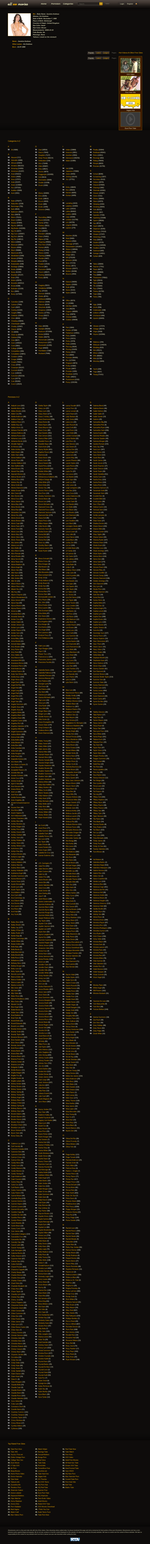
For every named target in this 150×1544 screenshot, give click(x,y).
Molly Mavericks (73, 934)
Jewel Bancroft (45, 1036)
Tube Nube (14, 1479)
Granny (44, 313)
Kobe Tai (43, 1339)
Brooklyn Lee (18, 1127)
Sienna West (99, 556)
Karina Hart (44, 1142)
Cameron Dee (17, 1152)
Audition (16, 190)
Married (71, 241)
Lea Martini (72, 477)
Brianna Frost (17, 1059)
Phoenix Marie (73, 1201)
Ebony (43, 193)
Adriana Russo (18, 436)
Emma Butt (44, 589)
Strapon (99, 234)
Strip (97, 240)
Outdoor (72, 320)
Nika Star (70, 1068)
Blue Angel (17, 1007)
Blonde (17, 258)
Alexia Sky (16, 515)
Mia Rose (71, 857)
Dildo (43, 166)
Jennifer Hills (44, 970)
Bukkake (17, 288)
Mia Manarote (72, 854)
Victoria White (99, 958)
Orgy (70, 314)
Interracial (73, 158)
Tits (97, 286)
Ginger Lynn (44, 714)
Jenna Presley (45, 959)
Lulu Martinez (72, 663)
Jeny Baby (43, 981)
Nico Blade (71, 1040)
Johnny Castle (45, 1058)
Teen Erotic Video (44, 1498)
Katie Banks (44, 1180)
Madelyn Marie (73, 698)
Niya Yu (70, 1117)
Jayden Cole (45, 923)
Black (16, 250)
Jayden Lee (44, 929)
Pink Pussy (72, 1206)
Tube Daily (42, 1463)
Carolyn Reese (18, 1220)
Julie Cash (43, 1096)
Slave (98, 201)
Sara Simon (99, 452)
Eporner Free (42, 1490)
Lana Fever (71, 430)
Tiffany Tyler (99, 813)
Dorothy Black (45, 545)
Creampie (17, 367)
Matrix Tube (69, 1487)
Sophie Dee (99, 616)
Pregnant (71, 363)
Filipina (43, 239)
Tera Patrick (99, 775)
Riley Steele (72, 1313)
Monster (72, 268)
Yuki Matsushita (100, 1004)
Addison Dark (17, 419)
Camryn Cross (18, 1157)
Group (43, 315)
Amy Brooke (17, 647)
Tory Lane (98, 835)
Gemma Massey (46, 678)
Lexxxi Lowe (71, 531)
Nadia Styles (72, 977)
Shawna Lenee (100, 531)
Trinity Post (98, 843)
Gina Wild (43, 708)
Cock (16, 343)
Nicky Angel (72, 1037)
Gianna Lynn (44, 695)
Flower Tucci (44, 654)
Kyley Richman (45, 1386)
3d (14, 150)
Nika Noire (71, 1065)
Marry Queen (72, 778)
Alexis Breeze (17, 521)
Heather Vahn (45, 776)
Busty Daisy (16, 1136)
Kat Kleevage (44, 1170)
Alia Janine (16, 542)
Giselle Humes (45, 716)
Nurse (70, 290)
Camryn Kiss (17, 1160)
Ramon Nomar (73, 1250)
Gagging (44, 285)
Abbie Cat (16, 414)
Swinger (99, 253)
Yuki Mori (98, 1006)
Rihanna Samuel (73, 1302)
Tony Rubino (99, 827)
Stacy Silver (99, 649)
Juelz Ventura (45, 1082)
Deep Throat (45, 158)
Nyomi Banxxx (73, 1128)
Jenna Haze (44, 954)
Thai (97, 275)
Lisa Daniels (72, 581)
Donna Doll (44, 537)
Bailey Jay (17, 927)
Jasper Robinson (46, 918)
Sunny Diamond (100, 685)
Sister (97, 196)
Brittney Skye (17, 1111)
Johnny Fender (45, 1060)
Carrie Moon (17, 1226)
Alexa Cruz (16, 499)
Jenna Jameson (45, 956)
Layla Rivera (72, 466)
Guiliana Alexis (45, 730)
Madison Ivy (72, 706)
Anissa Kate (17, 737)
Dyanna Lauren (45, 548)
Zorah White (99, 1033)
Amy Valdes (16, 655)
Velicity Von (99, 914)
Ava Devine (17, 903)
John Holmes (45, 1049)
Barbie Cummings (19, 938)
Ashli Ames (17, 848)
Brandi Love (17, 1026)
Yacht (97, 369)
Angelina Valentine (19, 726)
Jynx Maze (44, 1101)
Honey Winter (45, 815)
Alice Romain (17, 553)
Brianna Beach (18, 1056)
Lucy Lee (71, 658)
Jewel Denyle (44, 1038)
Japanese (72, 171)
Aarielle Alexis (17, 408)
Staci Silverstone (100, 641)
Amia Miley (17, 638)
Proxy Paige (72, 1217)
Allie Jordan (17, 578)
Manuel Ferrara (73, 737)
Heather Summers (46, 774)
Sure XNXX (69, 1471)
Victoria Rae (99, 955)
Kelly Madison (45, 1252)
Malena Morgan (73, 728)
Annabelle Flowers (19, 770)
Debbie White (44, 471)
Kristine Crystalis (46, 1356)
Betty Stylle (17, 971)
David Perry (44, 466)
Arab (15, 182)
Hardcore (45, 331)
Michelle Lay (72, 871)
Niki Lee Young (73, 1070)
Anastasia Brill (18, 660)
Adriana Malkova (18, 433)
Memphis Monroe (74, 830)
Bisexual (17, 245)
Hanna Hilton (44, 752)
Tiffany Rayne (99, 805)
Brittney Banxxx (18, 1108)
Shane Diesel (100, 526)
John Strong (44, 1055)
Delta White (44, 482)
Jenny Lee (43, 978)
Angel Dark (17, 682)
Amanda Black (18, 614)
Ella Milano (44, 569)
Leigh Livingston (73, 488)
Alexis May (16, 534)
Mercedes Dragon (73, 832)
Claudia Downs (18, 1390)
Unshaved (99, 315)
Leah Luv (71, 482)
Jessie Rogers (45, 1025)
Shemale (99, 190)
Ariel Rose (16, 795)
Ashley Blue (17, 821)
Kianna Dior (44, 1290)
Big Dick (17, 236)
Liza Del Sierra (73, 597)
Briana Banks (17, 1051)
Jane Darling (44, 893)
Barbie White (17, 941)
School (98, 174)
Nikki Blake (71, 1084)
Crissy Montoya (18, 1420)
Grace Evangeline (46, 722)
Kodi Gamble (44, 1342)
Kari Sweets (44, 1139)
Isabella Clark (45, 833)
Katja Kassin (45, 1200)
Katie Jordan (44, 1183)
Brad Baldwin (17, 1015)
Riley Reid (71, 1310)
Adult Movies (42, 1501)
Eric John (43, 602)
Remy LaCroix (73, 1291)
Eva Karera (44, 627)
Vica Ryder (98, 933)
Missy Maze (72, 920)
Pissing (71, 349)
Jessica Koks (45, 1011)
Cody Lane (16, 1404)
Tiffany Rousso (100, 808)
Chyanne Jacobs (19, 1354)
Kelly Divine (44, 1243)
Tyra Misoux (98, 852)
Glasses (44, 304)
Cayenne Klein (18, 1259)
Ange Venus (17, 679)
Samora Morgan (100, 441)
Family (43, 223)
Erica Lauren (44, 608)
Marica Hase (72, 756)
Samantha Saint (101, 430)
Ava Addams (17, 892)
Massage (72, 244)
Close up (17, 335)
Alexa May (16, 504)
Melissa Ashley (73, 811)
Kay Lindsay (44, 1208)
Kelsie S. (42, 1263)
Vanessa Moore (100, 898)
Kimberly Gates (45, 1320)
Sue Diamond (99, 671)
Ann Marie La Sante (19, 764)
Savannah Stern (100, 493)
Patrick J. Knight (73, 1171)
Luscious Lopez (73, 671)
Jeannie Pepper (45, 943)
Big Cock (17, 234)
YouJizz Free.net (17, 1454)
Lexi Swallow (72, 521)
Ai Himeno (16, 447)
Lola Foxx (71, 614)
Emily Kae (43, 586)
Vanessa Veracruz (101, 903)
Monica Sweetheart (74, 947)
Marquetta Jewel (73, 772)
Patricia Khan (72, 1168)
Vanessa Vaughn (100, 900)
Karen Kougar (45, 1137)
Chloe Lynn (16, 1324)
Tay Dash (97, 745)
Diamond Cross (45, 507)
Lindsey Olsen (73, 570)
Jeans (70, 174)
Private (71, 368)
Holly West (44, 806)
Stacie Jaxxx (99, 647)
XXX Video (69, 1457)
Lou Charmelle (73, 644)
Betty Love (16, 969)
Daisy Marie (44, 414)
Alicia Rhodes (17, 556)
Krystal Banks (45, 1364)
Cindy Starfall (18, 1371)
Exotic (43, 207)
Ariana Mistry (17, 789)
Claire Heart (17, 1376)
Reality (98, 150)
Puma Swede (73, 1220)
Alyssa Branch (18, 605)
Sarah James (99, 460)
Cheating (17, 321)
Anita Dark (16, 751)
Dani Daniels (45, 433)
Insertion (71, 155)
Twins (97, 297)
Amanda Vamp (17, 616)
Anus (16, 179)
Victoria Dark (99, 944)
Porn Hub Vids (70, 1482)
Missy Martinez (73, 917)
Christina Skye (18, 1341)
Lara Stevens (72, 444)
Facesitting (44, 217)
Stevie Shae (99, 666)
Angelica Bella (17, 712)
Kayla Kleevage (45, 1222)
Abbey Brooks (18, 411)
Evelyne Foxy (44, 635)
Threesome (100, 277)
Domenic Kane (45, 529)
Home (43, 4)
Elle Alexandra (45, 572)
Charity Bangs (18, 1272)
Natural (71, 282)
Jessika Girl (43, 1030)
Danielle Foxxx (45, 441)
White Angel (99, 988)
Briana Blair (17, 1053)
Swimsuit (98, 251)
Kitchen (71, 193)
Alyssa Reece (18, 608)
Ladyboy (72, 206)
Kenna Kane (44, 1274)
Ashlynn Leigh (17, 857)
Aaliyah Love (17, 405)
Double (43, 182)
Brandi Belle (17, 1021)
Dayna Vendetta (45, 468)
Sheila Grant (99, 545)
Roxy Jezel (71, 1346)
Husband (44, 353)
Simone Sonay (100, 575)
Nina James (72, 1106)
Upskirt (98, 318)
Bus (15, 291)
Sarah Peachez (100, 466)
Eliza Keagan (44, 564)
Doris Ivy (43, 542)
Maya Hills (71, 794)
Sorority (98, 212)
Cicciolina (16, 1357)
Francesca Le (45, 657)
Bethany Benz (18, 963)
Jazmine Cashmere (47, 940)
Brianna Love (17, 1064)
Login (122, 4)
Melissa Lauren (73, 816)
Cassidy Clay (17, 1242)
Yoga (97, 372)
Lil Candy (71, 551)
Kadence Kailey (45, 1115)
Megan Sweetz (73, 802)
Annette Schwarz (19, 775)
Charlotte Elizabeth (19, 1286)
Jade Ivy (42, 874)
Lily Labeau (72, 559)
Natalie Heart (72, 999)
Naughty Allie (72, 1016)
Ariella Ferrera (18, 797)
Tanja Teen (98, 717)
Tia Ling (97, 794)
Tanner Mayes (100, 720)
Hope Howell (45, 817)
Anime (16, 177)
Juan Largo (44, 1080)
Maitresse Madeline (74, 726)
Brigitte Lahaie (17, 1081)
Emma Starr (44, 594)
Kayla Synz (44, 1224)
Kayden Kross (45, 1216)
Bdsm (16, 217)
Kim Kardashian (45, 1315)
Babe (16, 201)
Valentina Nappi (100, 865)
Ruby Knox (71, 1357)
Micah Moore (72, 863)
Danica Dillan (45, 438)
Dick (43, 163)
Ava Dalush (17, 900)
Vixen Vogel (99, 977)
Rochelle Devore (73, 1327)
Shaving (98, 187)
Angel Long (16, 690)
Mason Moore (73, 783)
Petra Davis (71, 1198)
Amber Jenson (17, 625)
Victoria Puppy (100, 953)
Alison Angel (16, 567)
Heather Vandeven (46, 779)
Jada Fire (43, 866)
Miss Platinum (72, 912)
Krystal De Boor (45, 1367)
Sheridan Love (100, 548)
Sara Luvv (99, 449)
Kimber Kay (44, 1317)
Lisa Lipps (71, 584)
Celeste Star (17, 1261)
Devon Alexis (44, 499)
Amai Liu (16, 611)
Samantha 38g (100, 422)
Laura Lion (71, 455)
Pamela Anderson (74, 1160)
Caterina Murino (18, 1253)
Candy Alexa (17, 1163)
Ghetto (43, 296)
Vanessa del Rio (100, 890)
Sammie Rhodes (100, 436)
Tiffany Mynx (99, 802)
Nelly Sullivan (72, 1021)
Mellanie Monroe (74, 824)
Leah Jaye (71, 479)
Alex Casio (16, 493)
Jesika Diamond (45, 986)
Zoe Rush (98, 1020)
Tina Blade (98, 821)
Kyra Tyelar (44, 1397)
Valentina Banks (100, 862)
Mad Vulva (42, 1460)
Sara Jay (98, 447)
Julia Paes (43, 1091)
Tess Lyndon (99, 783)
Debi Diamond (45, 474)
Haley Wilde (44, 746)
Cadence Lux (18, 1143)
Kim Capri (43, 1312)
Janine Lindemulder (46, 901)
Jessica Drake (45, 1006)
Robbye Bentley (73, 1318)
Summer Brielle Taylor (103, 677)
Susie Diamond (100, 696)
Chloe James (17, 1322)
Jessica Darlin (45, 1003)
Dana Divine (44, 422)
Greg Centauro (45, 727)
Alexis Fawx (17, 526)
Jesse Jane (44, 992)
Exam (42, 204)
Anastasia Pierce (19, 666)
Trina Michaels (100, 838)
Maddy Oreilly (73, 695)
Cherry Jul (17, 1300)
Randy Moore (72, 1253)
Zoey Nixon (99, 1028)
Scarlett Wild (99, 499)
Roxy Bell (70, 1343)
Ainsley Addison (18, 463)
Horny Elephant (16, 1501)
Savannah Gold (100, 490)
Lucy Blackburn (72, 652)
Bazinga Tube (43, 1452)
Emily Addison (45, 580)
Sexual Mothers (43, 1454)
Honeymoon (44, 342)
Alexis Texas (17, 540)
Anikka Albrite (18, 734)
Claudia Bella (17, 1385)
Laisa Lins (71, 422)
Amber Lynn (17, 627)
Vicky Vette (99, 939)
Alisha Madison (17, 564)
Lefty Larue (71, 485)
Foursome (44, 269)
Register (130, 4)
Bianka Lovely (17, 985)
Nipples (71, 284)
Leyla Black (71, 540)
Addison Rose (17, 422)
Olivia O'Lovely (72, 1141)
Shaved (99, 185)
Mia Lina (70, 849)
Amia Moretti (17, 641)
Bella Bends (16, 949)
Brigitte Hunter (17, 1078)
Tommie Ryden (99, 824)
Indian (71, 150)
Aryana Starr (17, 807)
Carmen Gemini (18, 1201)
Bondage (17, 267)
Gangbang (45, 288)
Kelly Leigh (44, 1249)
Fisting (43, 250)
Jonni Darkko (44, 1069)
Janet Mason (45, 899)
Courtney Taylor (19, 1417)
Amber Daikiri (17, 622)
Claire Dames (17, 1374)
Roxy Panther (72, 1348)
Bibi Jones (16, 988)
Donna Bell (44, 534)
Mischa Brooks (73, 909)
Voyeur (99, 334)
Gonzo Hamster (16, 1476)
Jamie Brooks (45, 880)
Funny (43, 277)
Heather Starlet (45, 771)
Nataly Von (71, 1013)
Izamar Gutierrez (46, 855)
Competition (17, 351)
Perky (70, 341)
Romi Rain (72, 1329)
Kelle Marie (43, 1241)
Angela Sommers (19, 704)
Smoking (99, 207)
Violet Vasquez (99, 972)
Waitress (98, 342)
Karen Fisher (45, 1134)
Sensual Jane (100, 510)
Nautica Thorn (72, 1018)
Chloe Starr (16, 1330)
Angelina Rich (17, 723)
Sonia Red (98, 597)
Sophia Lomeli (100, 611)
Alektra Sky (16, 482)
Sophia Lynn (99, 614)
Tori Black (98, 830)
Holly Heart (44, 798)
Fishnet (43, 247)
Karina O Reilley (45, 1145)
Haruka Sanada (45, 760)
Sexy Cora (98, 518)
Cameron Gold (18, 1154)
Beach (16, 220)
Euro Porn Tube (43, 1493)
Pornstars (55, 4)
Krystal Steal (44, 1372)
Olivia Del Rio (72, 1138)
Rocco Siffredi (73, 1324)
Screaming (99, 177)
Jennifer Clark (44, 964)
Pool (70, 355)
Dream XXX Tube (71, 1465)
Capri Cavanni (18, 1179)
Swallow (99, 248)
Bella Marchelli (17, 952)
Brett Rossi (17, 1048)
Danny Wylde (45, 449)
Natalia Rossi (72, 991)
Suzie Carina (99, 699)
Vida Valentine (99, 963)
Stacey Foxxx (99, 636)
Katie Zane (43, 1197)
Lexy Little (70, 534)
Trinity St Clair (99, 846)
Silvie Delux (99, 564)
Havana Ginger (45, 763)
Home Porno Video (17, 1474)
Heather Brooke (45, 768)
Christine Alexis (18, 1343)
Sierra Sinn (98, 559)
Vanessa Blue (99, 884)
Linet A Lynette (72, 575)
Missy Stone (72, 923)
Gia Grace (43, 686)
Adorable (17, 160)
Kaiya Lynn (44, 1123)
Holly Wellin (44, 804)
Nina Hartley (72, 1103)
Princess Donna (73, 1212)
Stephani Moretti (100, 658)
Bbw (15, 214)
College (16, 348)
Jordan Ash (44, 1071)
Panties (71, 330)
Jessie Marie (44, 1022)
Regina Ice (71, 1285)
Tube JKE (14, 1452)
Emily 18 (42, 578)
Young (98, 374)
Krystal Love (44, 1370)
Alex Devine (17, 496)
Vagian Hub (42, 1476)
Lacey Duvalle (73, 405)
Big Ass (17, 225)
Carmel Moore (18, 1195)
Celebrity (17, 315)
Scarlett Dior (98, 496)
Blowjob (17, 261)
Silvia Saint (99, 562)
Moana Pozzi (72, 931)
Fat (42, 228)
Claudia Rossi (18, 1395)
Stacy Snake (99, 652)
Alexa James (17, 501)
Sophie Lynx (99, 622)
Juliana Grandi (45, 1093)
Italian (71, 161)
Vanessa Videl (100, 906)
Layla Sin (71, 471)
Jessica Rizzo (45, 1019)
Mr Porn (13, 1468)
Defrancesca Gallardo (47, 477)
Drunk (43, 185)
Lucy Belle (71, 649)
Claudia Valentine (19, 1398)
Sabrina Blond (99, 405)
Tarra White (99, 734)
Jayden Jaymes (46, 926)
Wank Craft (15, 1512)
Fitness (43, 253)
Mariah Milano (72, 750)
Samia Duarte (99, 433)
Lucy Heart (71, 655)
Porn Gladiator (16, 1507)
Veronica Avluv (100, 920)
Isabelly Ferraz (45, 836)
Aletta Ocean (18, 490)
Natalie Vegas (72, 1005)
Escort (43, 201)
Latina (71, 211)
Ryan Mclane (73, 1359)
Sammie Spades (100, 438)
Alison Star (16, 570)
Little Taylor (71, 589)
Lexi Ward (71, 523)
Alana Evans (17, 468)
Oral (70, 309)
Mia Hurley (71, 843)
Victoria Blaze (99, 942)
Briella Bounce (18, 1070)
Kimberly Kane (45, 1323)
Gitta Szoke (43, 719)
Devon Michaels (45, 504)
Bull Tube (68, 1485)
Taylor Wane (99, 753)
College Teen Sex (17, 1460)
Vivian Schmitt (100, 974)
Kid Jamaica (44, 1298)
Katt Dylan (43, 1202)
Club (15, 340)
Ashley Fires (17, 829)
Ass (16, 187)
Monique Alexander (75, 950)
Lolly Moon (71, 622)
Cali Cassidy (17, 1146)
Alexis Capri (17, 523)
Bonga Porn (42, 1457)
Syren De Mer (100, 701)
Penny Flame (72, 1176)
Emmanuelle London (47, 597)
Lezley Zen (71, 542)
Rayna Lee (71, 1272)
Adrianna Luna (18, 438)
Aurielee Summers (19, 876)
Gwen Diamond (45, 733)
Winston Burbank (101, 993)
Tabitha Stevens (100, 712)
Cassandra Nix (18, 1239)
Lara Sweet (71, 447)
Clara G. (15, 1379)
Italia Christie (44, 844)
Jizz (70, 179)
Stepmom (99, 229)
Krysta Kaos (44, 1361)
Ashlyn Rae (17, 851)
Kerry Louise (44, 1279)
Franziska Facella (46, 662)
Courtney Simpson (19, 1415)
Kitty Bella (43, 1328)
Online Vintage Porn (18, 1457)
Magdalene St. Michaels (76, 723)
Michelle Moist (72, 874)
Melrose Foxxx (73, 827)
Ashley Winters (18, 846)
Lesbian (72, 219)
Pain (70, 327)
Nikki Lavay (72, 1095)
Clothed (16, 337)
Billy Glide (16, 993)
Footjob (44, 264)
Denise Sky (44, 488)
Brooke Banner (18, 1116)
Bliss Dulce (17, 1001)
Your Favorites (136, 3)
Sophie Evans (99, 619)
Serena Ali (98, 512)
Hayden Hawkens (46, 765)
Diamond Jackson (47, 512)
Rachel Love (72, 1228)
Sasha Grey (99, 479)
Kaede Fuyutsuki (46, 1117)
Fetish (43, 236)
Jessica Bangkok (46, 1000)
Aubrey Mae (16, 865)
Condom (16, 356)
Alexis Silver (17, 537)
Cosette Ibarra (18, 1409)
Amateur (17, 166)
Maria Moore (72, 745)
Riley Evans (72, 1305)
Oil (70, 303)
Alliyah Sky (16, 589)
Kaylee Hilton (44, 1233)
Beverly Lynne (18, 974)
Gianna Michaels (46, 697)
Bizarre (16, 247)
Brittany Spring (17, 1106)
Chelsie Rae (17, 1297)
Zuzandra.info (15, 1485)
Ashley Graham (18, 835)
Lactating (71, 203)
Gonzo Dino (15, 1504)
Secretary (99, 179)
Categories (68, 4)
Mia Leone (71, 846)
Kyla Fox (42, 1378)
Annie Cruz (17, 778)
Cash (15, 307)
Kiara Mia (43, 1296)
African (16, 163)
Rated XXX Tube (44, 1504)
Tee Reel (98, 767)
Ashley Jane (17, 837)
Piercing (71, 347)
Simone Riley (99, 570)
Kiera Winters (45, 1304)
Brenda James (18, 1045)
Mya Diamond (72, 961)
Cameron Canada (19, 1149)
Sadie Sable (98, 414)
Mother (71, 271)
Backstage (17, 206)
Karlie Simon (44, 1156)
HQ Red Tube (43, 1487)
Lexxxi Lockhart (73, 529)
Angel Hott (16, 688)
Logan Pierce (72, 608)
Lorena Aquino (72, 641)
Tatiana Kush (99, 739)
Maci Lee (71, 690)
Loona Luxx (71, 630)
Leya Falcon (72, 537)
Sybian (97, 256)
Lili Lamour (71, 553)
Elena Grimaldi (45, 558)
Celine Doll (16, 1264)
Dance (43, 152)
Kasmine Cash (45, 1164)
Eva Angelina (45, 621)
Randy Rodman (73, 1255)
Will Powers (99, 990)
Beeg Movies (15, 1471)
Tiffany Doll (99, 797)
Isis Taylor (43, 842)
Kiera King (43, 1301)
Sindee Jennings (100, 581)
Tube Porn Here (16, 1449)
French (43, 272)
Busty (16, 294)
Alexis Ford (17, 529)
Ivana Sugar (44, 850)
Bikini (16, 242)
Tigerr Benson (99, 816)
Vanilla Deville (99, 909)
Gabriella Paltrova (46, 673)
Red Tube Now (70, 1449)
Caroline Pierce (18, 1217)
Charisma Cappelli (19, 1269)
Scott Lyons (99, 501)
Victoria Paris (99, 950)
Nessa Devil (72, 1024)
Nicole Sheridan (73, 1059)
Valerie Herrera (100, 870)
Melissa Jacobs (73, 813)
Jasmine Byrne (45, 910)
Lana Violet (71, 433)
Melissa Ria (72, 821)
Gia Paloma (44, 689)
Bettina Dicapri (18, 966)
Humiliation (44, 351)
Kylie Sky (43, 1389)
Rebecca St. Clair (73, 1280)
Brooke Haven (18, 1119)
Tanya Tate (99, 728)
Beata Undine (17, 944)
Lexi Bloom (71, 510)
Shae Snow (99, 521)
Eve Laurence (45, 632)
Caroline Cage (17, 1212)
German (44, 293)
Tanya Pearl (98, 726)
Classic (16, 329)
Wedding (98, 347)
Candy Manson (18, 1168)
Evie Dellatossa (45, 638)
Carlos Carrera (18, 1190)
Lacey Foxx (71, 408)
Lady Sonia (72, 419)
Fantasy (43, 225)
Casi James (17, 1231)
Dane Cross (44, 430)
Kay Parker (44, 1211)
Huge (43, 348)
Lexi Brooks (72, 512)
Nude (70, 287)
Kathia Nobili (45, 1172)
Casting (16, 310)
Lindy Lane (71, 573)
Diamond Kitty (45, 515)
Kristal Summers (46, 1350)
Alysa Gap (16, 603)
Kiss (70, 190)
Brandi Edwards (18, 1023)
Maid (70, 238)
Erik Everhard (45, 611)
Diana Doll (43, 518)
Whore (98, 353)
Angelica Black (18, 715)
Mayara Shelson (73, 797)
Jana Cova (44, 888)
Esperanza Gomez (46, 619)
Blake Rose (17, 996)
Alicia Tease (17, 562)
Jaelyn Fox (44, 877)
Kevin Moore (44, 1285)
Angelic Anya (17, 707)
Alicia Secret (17, 559)
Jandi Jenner (44, 891)
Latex (71, 209)
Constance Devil (18, 1406)
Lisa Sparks (72, 586)
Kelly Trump (44, 1257)
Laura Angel (72, 452)
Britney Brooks (18, 1086)
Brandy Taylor (17, 1034)
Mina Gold (71, 901)
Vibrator (99, 326)
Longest (106, 53)
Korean (71, 195)
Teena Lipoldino (100, 769)
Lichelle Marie (72, 548)
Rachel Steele (72, 1236)
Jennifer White (45, 973)
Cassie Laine (17, 1245)
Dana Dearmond (46, 419)
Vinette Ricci (99, 966)
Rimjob (98, 163)
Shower (99, 193)
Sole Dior (98, 595)
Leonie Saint (71, 501)
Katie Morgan (45, 1189)
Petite (71, 344)
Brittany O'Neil (18, 1103)
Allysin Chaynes (18, 595)
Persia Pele (71, 1190)
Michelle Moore (72, 876)
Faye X (42, 651)
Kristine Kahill (44, 1359)
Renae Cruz (72, 1294)
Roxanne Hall (72, 1338)
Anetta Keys (17, 677)
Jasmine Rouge (45, 912)
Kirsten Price (44, 1326)
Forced (43, 267)
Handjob (44, 329)
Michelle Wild (72, 882)
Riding (98, 161)
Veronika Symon (100, 931)
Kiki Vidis (42, 1309)
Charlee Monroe (18, 1275)
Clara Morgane (18, 1382)
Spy (97, 223)
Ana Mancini (17, 658)
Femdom (44, 234)
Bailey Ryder (17, 933)
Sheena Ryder (100, 540)
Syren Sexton (99, 704)
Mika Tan (71, 884)
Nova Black (71, 1125)
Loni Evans (71, 627)
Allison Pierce (17, 586)
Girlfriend (44, 299)
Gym (42, 318)
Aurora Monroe (18, 879)
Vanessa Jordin (100, 895)
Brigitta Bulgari (18, 1073)
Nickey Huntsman (74, 1029)
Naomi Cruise (72, 983)
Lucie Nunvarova (73, 647)
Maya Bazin (71, 789)
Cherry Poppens (18, 1302)
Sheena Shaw (100, 542)
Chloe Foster (17, 1319)
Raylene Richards (74, 1269)
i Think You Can (43, 1509)
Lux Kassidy (72, 674)
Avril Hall (16, 911)
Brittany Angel (17, 1097)
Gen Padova (44, 681)
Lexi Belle (71, 507)
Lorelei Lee (72, 638)
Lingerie (71, 225)
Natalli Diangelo (73, 1007)
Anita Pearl (16, 756)
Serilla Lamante (100, 515)
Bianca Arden (17, 977)
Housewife (45, 345)
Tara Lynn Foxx (100, 731)
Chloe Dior (16, 1316)
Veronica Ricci (100, 925)
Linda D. (70, 567)
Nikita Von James (74, 1076)
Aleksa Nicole (18, 477)
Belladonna (17, 960)
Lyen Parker (72, 677)
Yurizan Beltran (100, 1009)
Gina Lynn (43, 703)
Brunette (17, 283)
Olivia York (71, 1147)
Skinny (98, 198)
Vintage (98, 329)
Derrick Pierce (45, 490)
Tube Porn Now (43, 1515)
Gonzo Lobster (16, 1493)
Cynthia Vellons (18, 1426)
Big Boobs (18, 228)
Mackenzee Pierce (74, 693)
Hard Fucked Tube (72, 1468)
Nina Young (71, 1114)
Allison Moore (17, 584)
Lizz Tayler (71, 600)
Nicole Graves (72, 1048)
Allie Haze (17, 573)
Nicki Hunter (72, 1032)
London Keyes (73, 625)
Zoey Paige (99, 1031)
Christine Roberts (19, 1346)
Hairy (43, 326)
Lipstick (70, 228)
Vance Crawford (100, 879)
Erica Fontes (45, 605)
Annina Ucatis (17, 781)
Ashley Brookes (18, 824)
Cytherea (16, 1428)
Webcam (99, 345)
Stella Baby (98, 655)
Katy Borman (44, 1205)
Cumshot (17, 376)
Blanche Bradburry (20, 999)
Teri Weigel (98, 780)
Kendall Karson (45, 1265)
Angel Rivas (17, 699)
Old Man (71, 306)
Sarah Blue (98, 458)
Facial (43, 220)
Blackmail (16, 253)
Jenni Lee (43, 962)
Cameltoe (17, 302)
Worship (98, 361)
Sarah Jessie (100, 463)
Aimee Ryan (17, 460)
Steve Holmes (100, 663)
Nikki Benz (72, 1081)
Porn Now (68, 1454)
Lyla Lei (70, 679)
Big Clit (16, 231)
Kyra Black (44, 1394)
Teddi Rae (98, 764)
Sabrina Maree (100, 408)
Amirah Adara (18, 644)
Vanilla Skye (99, 911)
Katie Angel (44, 1178)
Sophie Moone (100, 625)
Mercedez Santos (73, 838)
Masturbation (74, 246)
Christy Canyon (18, 1349)
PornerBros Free (44, 1468)
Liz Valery (71, 592)
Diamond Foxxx (46, 510)
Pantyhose (72, 333)
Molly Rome (72, 937)
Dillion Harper (45, 523)
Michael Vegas (73, 865)
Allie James (17, 575)
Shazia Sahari (99, 537)
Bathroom (17, 212)
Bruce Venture (18, 1130)
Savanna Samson (100, 488)
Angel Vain (16, 701)
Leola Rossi (71, 499)
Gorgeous (45, 310)
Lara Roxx (71, 441)
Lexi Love (71, 518)
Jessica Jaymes (46, 1008)
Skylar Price (99, 589)
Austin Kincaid (18, 884)
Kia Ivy (42, 1287)
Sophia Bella (99, 603)
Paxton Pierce (72, 1174)
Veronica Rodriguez (102, 928)
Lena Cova (72, 493)
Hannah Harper (45, 754)
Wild (97, 358)
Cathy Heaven (18, 1256)
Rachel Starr (72, 1233)
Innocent (71, 152)
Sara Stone (99, 455)
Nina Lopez (71, 1109)
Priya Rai (71, 1215)
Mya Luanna (72, 964)
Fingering (44, 242)
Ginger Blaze (44, 711)
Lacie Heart (71, 414)
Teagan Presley (100, 756)
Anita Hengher (18, 753)
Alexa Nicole (17, 507)
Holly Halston (45, 795)
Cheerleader (18, 324)
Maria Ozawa (73, 747)
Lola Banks (71, 611)
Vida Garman (99, 961)
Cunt (15, 378)
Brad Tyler (16, 1018)
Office (70, 300)
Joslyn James (45, 1077)
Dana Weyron (45, 427)
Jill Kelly (43, 1041)
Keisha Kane (44, 1238)
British (16, 280)
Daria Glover (44, 458)
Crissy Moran (17, 1423)
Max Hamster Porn (72, 1476)
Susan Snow (99, 693)
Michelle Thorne (73, 879)
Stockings (99, 231)
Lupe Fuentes (72, 668)
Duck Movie (15, 1463)
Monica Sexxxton (73, 945)
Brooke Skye (17, 1122)
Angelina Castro (19, 721)
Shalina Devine (100, 523)
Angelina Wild (17, 729)
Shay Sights (99, 534)
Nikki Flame (71, 1092)
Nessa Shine (71, 1027)
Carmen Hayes (18, 1204)
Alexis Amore (17, 518)
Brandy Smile (17, 1032)
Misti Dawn (71, 926)
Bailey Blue (17, 922)
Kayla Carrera (45, 1219)
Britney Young (17, 1095)
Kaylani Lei (44, 1227)
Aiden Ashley (18, 449)
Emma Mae (44, 591)
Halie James (44, 749)
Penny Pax (72, 1179)
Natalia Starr (72, 994)
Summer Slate (100, 682)
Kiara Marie (44, 1293)
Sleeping (98, 204)
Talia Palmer (99, 715)
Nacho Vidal (72, 974)
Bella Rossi (17, 958)
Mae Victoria (72, 720)
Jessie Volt (44, 1027)
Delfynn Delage (45, 479)
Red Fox (70, 1283)
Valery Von (98, 876)
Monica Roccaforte (74, 942)
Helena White (44, 782)
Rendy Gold (71, 1296)
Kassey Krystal (45, 1167)
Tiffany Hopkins (100, 800)
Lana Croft (71, 427)
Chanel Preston (18, 1267)
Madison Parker (73, 709)
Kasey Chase (45, 1161)
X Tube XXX (15, 1465)
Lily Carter (71, 556)
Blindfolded (17, 256)
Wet (97, 350)
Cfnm (15, 318)
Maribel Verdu (72, 753)
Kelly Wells (44, 1260)
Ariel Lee (16, 792)
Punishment (72, 379)
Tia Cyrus (98, 789)
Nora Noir (71, 1120)
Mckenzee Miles (73, 800)
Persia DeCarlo (73, 1185)
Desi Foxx (43, 493)
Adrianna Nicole (19, 441)
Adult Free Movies (71, 1460)
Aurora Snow (18, 881)
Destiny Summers (46, 496)
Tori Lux (97, 832)
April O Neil (17, 784)
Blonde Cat (16, 1004)
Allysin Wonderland (19, 597)
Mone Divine (72, 939)
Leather (71, 214)
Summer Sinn (99, 679)
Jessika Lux (44, 1033)
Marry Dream (72, 775)
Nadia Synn (71, 980)
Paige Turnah (72, 1157)
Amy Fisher (17, 649)
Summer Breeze (100, 674)
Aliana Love (17, 545)
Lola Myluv (72, 616)
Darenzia (42, 455)
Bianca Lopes (17, 982)
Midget (70, 255)
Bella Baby (16, 947)
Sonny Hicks (99, 600)
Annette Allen (17, 773)
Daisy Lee (43, 408)
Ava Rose (16, 909)
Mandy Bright (72, 731)
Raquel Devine (73, 1258)
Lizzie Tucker (72, 603)
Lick (70, 222)
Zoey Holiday (99, 1025)
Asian (16, 185)
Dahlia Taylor (44, 405)
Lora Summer (72, 636)
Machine (71, 235)
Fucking (44, 275)
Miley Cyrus (72, 895)
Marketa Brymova (73, 767)
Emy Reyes (44, 600)
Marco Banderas (74, 739)
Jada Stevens (45, 869)
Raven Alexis (72, 1261)
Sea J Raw (98, 504)
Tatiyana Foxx (99, 742)
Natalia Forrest (73, 988)
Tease (97, 269)
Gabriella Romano (46, 675)
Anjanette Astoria (18, 759)
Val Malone (98, 859)
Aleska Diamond (19, 488)
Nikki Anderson (73, 1079)
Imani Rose (44, 828)
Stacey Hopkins (100, 638)
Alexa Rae (16, 510)
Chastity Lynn (18, 1294)
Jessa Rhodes (45, 989)
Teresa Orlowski (100, 778)
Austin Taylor (17, 890)
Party (71, 336)
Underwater (99, 310)
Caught (16, 313)
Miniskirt (71, 260)
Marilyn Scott (72, 764)
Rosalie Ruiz (72, 1335)
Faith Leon (43, 646)
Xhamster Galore (17, 1490)
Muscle (71, 274)
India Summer (45, 831)
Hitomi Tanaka (45, 793)
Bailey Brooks (17, 925)
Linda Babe (71, 564)
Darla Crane (44, 460)
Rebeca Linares (73, 1275)
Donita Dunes (45, 531)
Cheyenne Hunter (19, 1305)
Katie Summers (45, 1194)
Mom (70, 263)
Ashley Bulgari (18, 827)
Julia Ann (43, 1085)
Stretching (99, 237)
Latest (98, 53)
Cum (16, 373)
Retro (98, 155)
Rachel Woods (72, 1239)
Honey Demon (45, 809)
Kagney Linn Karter (47, 1120)
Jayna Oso (44, 937)
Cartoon (16, 304)
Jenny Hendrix (45, 975)
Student (98, 242)
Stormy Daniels (100, 668)
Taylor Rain (98, 747)
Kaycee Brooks (45, 1213)
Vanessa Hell (99, 892)
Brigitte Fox (16, 1075)
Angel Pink (16, 696)
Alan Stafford (17, 466)
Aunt (15, 193)
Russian (99, 166)
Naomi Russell (73, 985)
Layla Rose (71, 468)
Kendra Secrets (45, 1271)
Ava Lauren (17, 906)
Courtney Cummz (19, 1412)
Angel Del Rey (18, 685)
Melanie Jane (72, 808)
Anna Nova (16, 767)
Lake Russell (72, 425)
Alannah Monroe (18, 474)
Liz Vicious (71, 595)
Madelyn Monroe (74, 701)
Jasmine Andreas (45, 904)
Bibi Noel (16, 990)
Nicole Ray (72, 1057)
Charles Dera (18, 1278)
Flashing (44, 256)
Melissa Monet (73, 819)
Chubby (17, 326)
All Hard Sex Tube (71, 1463)
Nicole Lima (71, 1051)
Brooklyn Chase (19, 1125)
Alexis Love (17, 531)
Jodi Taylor (44, 1047)
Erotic (43, 198)
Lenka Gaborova (73, 496)
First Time (44, 245)
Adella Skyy (16, 425)
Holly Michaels (45, 801)
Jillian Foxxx (44, 1044)
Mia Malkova (72, 852)
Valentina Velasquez (102, 868)
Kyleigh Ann (44, 1383)
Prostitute (72, 374)
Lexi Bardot (72, 504)
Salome (97, 419)
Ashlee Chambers (19, 818)
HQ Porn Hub (43, 1485)
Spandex (99, 215)
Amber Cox (17, 619)
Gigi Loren (43, 700)
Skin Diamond (100, 584)
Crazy (16, 365)
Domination (45, 180)
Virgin (97, 331)
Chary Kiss (16, 1289)
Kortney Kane (45, 1345)
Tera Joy (98, 772)
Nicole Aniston (73, 1046)
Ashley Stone (17, 843)
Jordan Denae (44, 1074)
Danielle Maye (45, 444)
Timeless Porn (16, 1487)
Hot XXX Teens (43, 1482)
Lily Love (71, 562)
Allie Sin (15, 581)
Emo (42, 196)
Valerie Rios (99, 873)
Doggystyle (45, 174)
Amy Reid (16, 652)
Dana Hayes (44, 425)
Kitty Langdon (44, 1334)
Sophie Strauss (100, 627)
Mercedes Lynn (73, 835)
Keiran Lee (44, 1235)
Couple (16, 362)
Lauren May (72, 458)
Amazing (17, 168)
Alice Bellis (16, 548)
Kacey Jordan (45, 1109)
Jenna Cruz (43, 951)
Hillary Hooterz (45, 787)
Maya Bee (71, 791)
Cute (15, 381)
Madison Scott (72, 712)
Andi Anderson (18, 668)
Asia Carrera (17, 859)
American (17, 171)
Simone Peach (100, 567)
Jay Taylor (44, 921)
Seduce (98, 182)
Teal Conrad (99, 761)
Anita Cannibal (18, 748)
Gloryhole (44, 307)
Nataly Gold (72, 1010)
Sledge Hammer (100, 592)
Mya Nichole (72, 967)
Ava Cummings (18, 898)
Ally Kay (15, 592)
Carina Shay (16, 1182)
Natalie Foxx (72, 996)
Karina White (44, 1150)
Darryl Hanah (44, 463)
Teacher (98, 267)
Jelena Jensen (45, 945)
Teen (98, 272)
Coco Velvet (16, 1401)
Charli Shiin (16, 1283)
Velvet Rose (98, 917)
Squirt (98, 226)
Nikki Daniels (72, 1087)
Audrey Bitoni (18, 868)
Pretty (71, 366)
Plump (70, 352)
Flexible (43, 258)
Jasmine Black (45, 907)
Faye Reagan (45, 648)
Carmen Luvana (18, 1206)
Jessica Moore (45, 1017)
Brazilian (17, 275)
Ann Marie (16, 762)
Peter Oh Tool (72, 1195)
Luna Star (71, 666)
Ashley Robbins (18, 840)
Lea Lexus (71, 474)
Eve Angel (44, 630)
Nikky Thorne (73, 1100)
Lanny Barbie (72, 438)
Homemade (46, 340)
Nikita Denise (72, 1073)
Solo (97, 209)
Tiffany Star (99, 811)
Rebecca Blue (72, 1277)
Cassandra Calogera (20, 1234)
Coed (15, 346)
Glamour (44, 302)
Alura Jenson (18, 600)
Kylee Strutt (43, 1380)
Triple (97, 294)
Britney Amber (18, 1084)
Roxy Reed (71, 1354)
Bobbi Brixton (17, 1010)
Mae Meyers (72, 717)
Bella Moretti (17, 955)
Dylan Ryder (45, 551)
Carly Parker (17, 1193)
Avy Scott (16, 914)
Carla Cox (17, 1185)
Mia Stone (71, 860)
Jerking (71, 177)
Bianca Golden (18, 979)
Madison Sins (72, 715)
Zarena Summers (101, 1017)
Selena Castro (100, 507)
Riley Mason (72, 1307)
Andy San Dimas (19, 674)
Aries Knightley (17, 800)
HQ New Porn (70, 1474)
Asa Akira (16, 810)
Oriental (71, 317)
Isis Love (43, 839)
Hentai (43, 334)
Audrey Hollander (19, 870)
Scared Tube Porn (71, 1479)
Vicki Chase (99, 936)
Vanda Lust (99, 881)
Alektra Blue (17, 479)
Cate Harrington (18, 1250)
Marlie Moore (72, 769)
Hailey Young (44, 741)
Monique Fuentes (73, 953)
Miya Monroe (72, 928)
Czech (16, 384)
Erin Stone (43, 616)
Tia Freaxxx (98, 791)
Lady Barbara (72, 416)
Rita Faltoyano (73, 1316)
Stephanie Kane (100, 660)
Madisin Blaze (72, 704)
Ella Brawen (43, 567)
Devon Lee (44, 501)
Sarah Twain (99, 471)
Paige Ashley (72, 1154)
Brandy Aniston (18, 1029)
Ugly (97, 304)
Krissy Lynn (44, 1348)
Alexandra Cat (18, 512)
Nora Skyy (71, 1122)
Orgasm (72, 311)
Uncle (97, 307)
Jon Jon (43, 1066)
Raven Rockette (73, 1266)
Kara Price (43, 1131)
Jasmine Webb (45, 915)
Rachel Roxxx (73, 1231)
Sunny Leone (100, 690)
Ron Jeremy (72, 1332)
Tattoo (98, 264)
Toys (97, 288)
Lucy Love (71, 660)
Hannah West (45, 757)
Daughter (44, 155)
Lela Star (71, 490)
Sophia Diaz (98, 605)
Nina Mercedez (73, 1111)
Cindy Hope (17, 1365)
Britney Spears (18, 1089)
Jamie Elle (43, 882)
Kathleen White (45, 1175)
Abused (16, 157)
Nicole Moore (72, 1054)
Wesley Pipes (99, 985)
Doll (42, 177)
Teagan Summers (101, 758)
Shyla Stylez (99, 553)
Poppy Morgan (73, 1209)
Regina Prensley (73, 1288)
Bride (15, 277)
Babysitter (17, 203)
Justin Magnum (45, 1099)
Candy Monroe (17, 1171)
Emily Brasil (43, 583)
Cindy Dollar (17, 1363)
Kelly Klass (44, 1246)
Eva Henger (43, 624)
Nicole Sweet (72, 1062)
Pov (70, 360)
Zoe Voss (98, 1022)
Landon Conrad (73, 436)
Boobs (16, 269)
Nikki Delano (72, 1090)
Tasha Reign (99, 737)
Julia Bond (43, 1088)
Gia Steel (43, 692)
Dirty (43, 169)
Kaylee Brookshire (46, 1230)
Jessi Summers (45, 997)
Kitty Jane (44, 1331)
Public (71, 377)
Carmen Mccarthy (19, 1209)
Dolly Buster (44, 526)
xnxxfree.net (42, 1471)
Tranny (98, 291)
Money (71, 266)
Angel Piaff (17, 693)
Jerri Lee (42, 984)
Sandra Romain (100, 444)
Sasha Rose (99, 482)
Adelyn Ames (17, 427)
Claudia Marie (17, 1393)
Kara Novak (44, 1128)
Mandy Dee (72, 734)
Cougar (16, 359)
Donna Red (44, 540)
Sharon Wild (99, 529)
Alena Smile (16, 485)
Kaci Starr (43, 1112)
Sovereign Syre (100, 633)
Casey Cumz (18, 1228)
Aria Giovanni (17, 786)
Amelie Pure (16, 636)
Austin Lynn (17, 887)
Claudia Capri (17, 1387)
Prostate (71, 371)
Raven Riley (72, 1264)
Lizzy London (72, 605)
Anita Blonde (17, 742)
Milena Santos (72, 893)
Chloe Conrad (17, 1311)
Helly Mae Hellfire (46, 785)
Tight (97, 280)
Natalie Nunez (72, 1002)
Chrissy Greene (18, 1332)
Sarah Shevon (100, 468)
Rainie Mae (71, 1244)
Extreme (44, 209)
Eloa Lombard (45, 575)
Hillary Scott (44, 790)
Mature (72, 249)
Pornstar (72, 357)
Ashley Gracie (18, 832)
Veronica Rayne (100, 922)
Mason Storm (72, 786)
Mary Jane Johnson (74, 780)
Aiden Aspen (17, 452)
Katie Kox (44, 1186)
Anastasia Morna (19, 663)
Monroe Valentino (73, 956)
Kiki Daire (43, 1307)
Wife (97, 356)
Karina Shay (44, 1148)
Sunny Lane (99, 688)
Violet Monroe (100, 969)
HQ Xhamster (43, 1496)
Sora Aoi (97, 630)
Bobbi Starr (17, 1012)
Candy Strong (17, 1174)
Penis (71, 338)
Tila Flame (98, 819)
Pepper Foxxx (72, 1182)
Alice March (17, 551)
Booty (16, 272)
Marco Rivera (72, 742)
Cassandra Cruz (18, 1237)
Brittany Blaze (17, 1100)
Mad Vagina (15, 1509)
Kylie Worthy (44, 1391)
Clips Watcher (16, 1498)
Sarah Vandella (100, 474)
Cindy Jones (17, 1368)
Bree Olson (17, 1043)
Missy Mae (71, 915)
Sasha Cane (99, 477)
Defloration (44, 161)
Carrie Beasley (17, 1223)
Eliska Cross (44, 561)
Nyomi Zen (71, 1131)
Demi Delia (44, 485)
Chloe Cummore (18, 1313)
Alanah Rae (17, 471)
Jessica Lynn (44, 1014)
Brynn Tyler (17, 1133)
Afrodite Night (17, 444)
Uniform (98, 313)
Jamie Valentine (45, 885)
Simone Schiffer (100, 573)
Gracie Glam (45, 725)
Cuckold (17, 370)
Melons (71, 252)
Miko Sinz (71, 890)
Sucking (99, 245)
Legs (70, 217)
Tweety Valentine (100, 849)
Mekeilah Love (72, 805)
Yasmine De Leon (101, 1001)
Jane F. (42, 896)
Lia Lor (70, 545)
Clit (14, 332)
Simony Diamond (101, 578)
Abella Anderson (18, 416)
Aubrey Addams (18, 862)
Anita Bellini (17, 740)
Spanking (99, 218)
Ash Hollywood (18, 816)
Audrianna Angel (18, 873)
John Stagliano (44, 1052)
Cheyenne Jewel (18, 1308)
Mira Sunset (72, 906)
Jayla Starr (44, 932)
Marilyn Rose (72, 761)
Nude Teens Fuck (44, 1512)
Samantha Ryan (101, 427)
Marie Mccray (73, 758)
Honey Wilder (44, 812)
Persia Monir (72, 1187)
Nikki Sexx (72, 1098)
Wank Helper (42, 1449)
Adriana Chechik (19, 430)
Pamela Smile (72, 1163)
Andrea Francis (17, 671)
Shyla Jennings (100, 551)
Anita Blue (16, 745)
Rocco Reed (72, 1321)
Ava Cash (16, 895)
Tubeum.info (15, 1482)
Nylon (71, 293)
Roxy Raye (72, 1351)
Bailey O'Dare (17, 930)
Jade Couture (44, 871)
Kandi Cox (43, 1126)
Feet (43, 231)
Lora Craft (71, 633)
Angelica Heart (18, 718)
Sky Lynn (97, 586)
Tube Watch (69, 1452)
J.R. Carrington (45, 863)
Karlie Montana (45, 1153)
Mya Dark (70, 958)
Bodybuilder (17, 264)
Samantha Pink (100, 425)
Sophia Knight (99, 608)
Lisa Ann (71, 578)
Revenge (98, 158)
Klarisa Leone (45, 1337)
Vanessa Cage (100, 887)
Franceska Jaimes (47, 659)
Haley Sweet (44, 743)
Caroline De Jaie (18, 1215)
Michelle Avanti (73, 868)
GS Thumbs (42, 1479)
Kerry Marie (43, 1282)
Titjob (98, 283)
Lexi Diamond (72, 515)
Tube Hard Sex (43, 1474)
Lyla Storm (72, 682)
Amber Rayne (18, 630)
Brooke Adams (18, 1114)
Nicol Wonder (72, 1043)
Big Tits (17, 239)
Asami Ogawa (17, 813)
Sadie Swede (99, 416)
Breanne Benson (19, 1037)
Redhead (99, 152)
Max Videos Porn (17, 1515)
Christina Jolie (17, 1338)
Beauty (16, 223)
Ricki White (71, 1299)
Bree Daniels (17, 1040)
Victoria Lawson (100, 947)
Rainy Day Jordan (74, 1247)
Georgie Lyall (44, 684)
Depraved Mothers (17, 1496)
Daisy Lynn (44, 411)
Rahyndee (71, 1242)
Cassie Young (17, 1248)
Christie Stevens (19, 1335)
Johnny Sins (45, 1063)
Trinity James (99, 841)
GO (101, 4)
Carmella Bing (18, 1198)
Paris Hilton (71, 1165)
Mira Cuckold (72, 904)
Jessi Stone (43, 995)
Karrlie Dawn (44, 1159)
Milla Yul (70, 898)
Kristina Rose (45, 1353)
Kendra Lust (44, 1268)
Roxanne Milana (73, 1340)
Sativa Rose (99, 485)
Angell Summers (18, 731)
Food (42, 261)
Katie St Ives (44, 1191)
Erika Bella (43, 613)
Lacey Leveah (72, 411)
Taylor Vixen (99, 750)
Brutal (15, 286)
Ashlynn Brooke (18, 854)
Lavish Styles (72, 463)
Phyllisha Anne (73, 1204)
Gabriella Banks (46, 670)
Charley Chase (18, 1280)
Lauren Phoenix (73, 460)
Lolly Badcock (72, 619)
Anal (16, 174)
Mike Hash (71, 887)
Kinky (71, 187)
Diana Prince (44, 521)
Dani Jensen (45, 436)
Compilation (18, 354)
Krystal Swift (44, 1375)
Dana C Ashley (45, 416)
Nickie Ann (71, 1035)
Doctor (43, 171)
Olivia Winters (72, 1144)
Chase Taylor (17, 1291)
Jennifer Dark (45, 967)
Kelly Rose (43, 1254)
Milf (70, 257)
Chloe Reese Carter (20, 1327)
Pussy (71, 382)
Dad (42, 150)
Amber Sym (17, 633)
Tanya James (99, 723)
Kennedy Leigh (45, 1276)
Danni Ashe (44, 447)
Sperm (98, 220)
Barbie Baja (16, 936)
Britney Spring (17, 1092)
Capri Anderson (18, 1176)
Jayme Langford (45, 934)
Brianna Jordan (17, 1062)
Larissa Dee (72, 449)
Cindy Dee (16, 1360)
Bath (15, 209)
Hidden (43, 337)
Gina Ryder (44, 706)
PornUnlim (42, 1465)
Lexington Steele (74, 526)
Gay (42, 291)
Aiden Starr (17, 455)
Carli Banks (17, 1187)
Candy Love (17, 1165)
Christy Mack (18, 1352)
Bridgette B (17, 1067)
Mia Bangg (71, 841)
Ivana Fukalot (44, 847)
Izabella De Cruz (46, 853)
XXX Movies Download (46, 1507)
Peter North (72, 1193)
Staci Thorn (99, 644)
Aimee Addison (18, 458)
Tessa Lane (99, 786)
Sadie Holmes (100, 411)
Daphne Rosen (45, 452)
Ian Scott (43, 825)
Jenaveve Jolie (45, 948)
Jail (69, 168)
